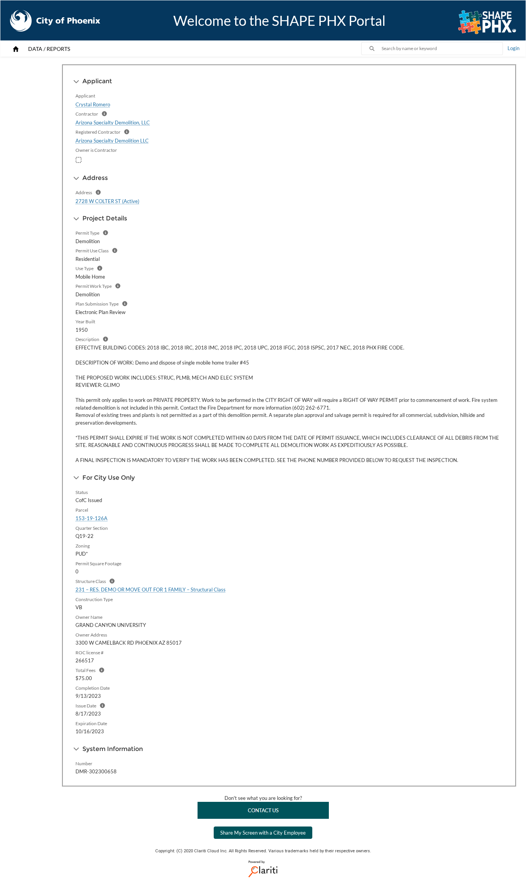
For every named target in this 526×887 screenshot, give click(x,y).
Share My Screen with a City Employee (263, 833)
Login (513, 48)
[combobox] (442, 48)
